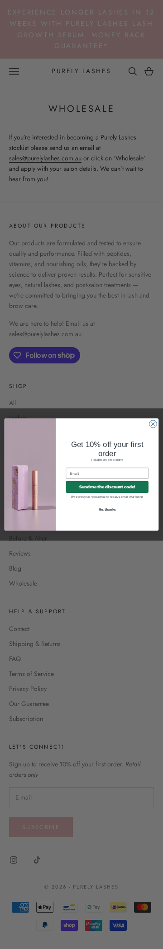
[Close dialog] (153, 424)
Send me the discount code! (107, 486)
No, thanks (107, 509)
